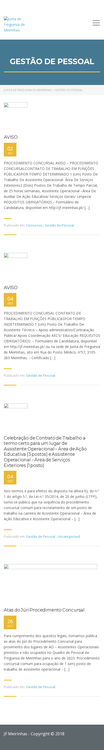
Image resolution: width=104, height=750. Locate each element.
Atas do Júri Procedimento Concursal (44, 610)
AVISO (11, 137)
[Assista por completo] (16, 116)
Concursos (34, 225)
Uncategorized (69, 536)
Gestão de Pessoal (59, 225)
